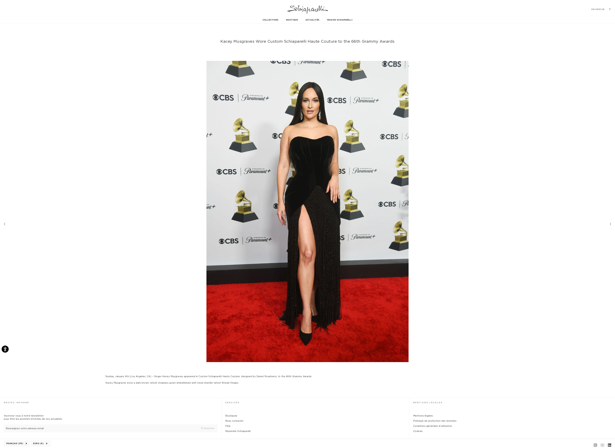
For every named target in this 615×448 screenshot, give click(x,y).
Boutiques (231, 416)
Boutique (292, 20)
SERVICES (232, 403)
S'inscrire (207, 428)
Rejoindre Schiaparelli (238, 431)
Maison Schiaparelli (340, 20)
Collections (270, 20)
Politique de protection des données (435, 421)
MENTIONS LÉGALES (428, 403)
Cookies (418, 431)
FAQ (228, 426)
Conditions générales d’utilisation (432, 426)
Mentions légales (423, 416)
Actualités (312, 20)
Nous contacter (234, 421)
